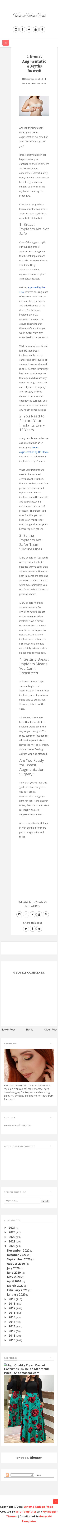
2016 (12, 1313)
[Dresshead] (29, 1408)
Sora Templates (25, 1511)
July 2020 (13, 1268)
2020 (12, 1246)
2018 (12, 1303)
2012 (12, 1331)
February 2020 (17, 1290)
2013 (12, 1326)
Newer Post (8, 1029)
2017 (12, 1308)
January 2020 (16, 1294)
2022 (12, 1237)
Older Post (50, 1029)
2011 (12, 1335)
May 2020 (14, 1277)
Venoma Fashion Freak (38, 1506)
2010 (12, 1340)
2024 (12, 1227)
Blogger (36, 1457)
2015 (12, 1317)
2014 (12, 1322)
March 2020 (15, 1286)
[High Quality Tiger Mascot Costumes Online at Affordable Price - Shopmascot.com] (29, 1369)
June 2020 (14, 1272)
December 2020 (18, 1250)
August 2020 (16, 1264)
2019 (12, 1299)
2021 (12, 1241)
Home (30, 1029)
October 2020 (17, 1255)
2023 (12, 1232)
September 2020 (19, 1259)
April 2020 (14, 1281)
